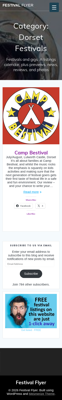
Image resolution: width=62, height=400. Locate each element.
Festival (18, 5)
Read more (31, 192)
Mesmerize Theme (42, 394)
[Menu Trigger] (54, 7)
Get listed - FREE (31, 330)
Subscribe (31, 273)
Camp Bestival (31, 153)
